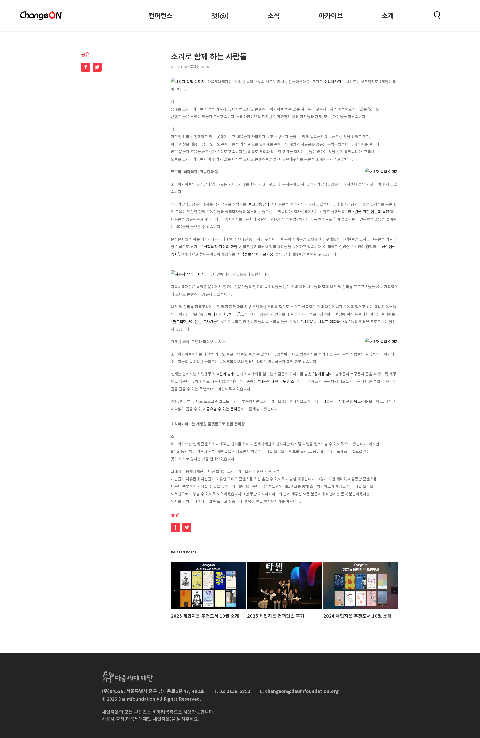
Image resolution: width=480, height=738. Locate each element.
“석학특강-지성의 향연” (220, 246)
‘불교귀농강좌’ (259, 204)
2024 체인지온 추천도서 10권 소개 (358, 615)
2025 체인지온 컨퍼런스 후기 (275, 615)
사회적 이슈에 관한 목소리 (343, 401)
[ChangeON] (41, 15)
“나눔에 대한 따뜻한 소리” (279, 381)
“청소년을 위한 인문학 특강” (368, 211)
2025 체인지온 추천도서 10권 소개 (205, 615)
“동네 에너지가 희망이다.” (219, 314)
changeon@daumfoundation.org (302, 691)
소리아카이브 (335, 81)
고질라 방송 (225, 373)
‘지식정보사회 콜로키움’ (256, 254)
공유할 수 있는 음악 (222, 408)
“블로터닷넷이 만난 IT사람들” (195, 321)
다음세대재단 (127, 677)
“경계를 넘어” (323, 373)
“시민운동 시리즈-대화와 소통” (325, 321)
